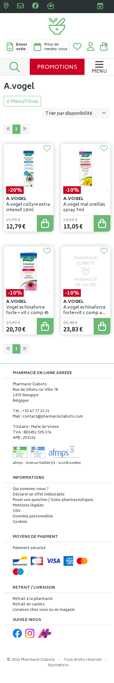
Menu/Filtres (24, 102)
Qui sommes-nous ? (31, 489)
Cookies (20, 522)
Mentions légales (28, 506)
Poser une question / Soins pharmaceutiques (53, 500)
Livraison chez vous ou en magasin (44, 610)
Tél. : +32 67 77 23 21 (31, 411)
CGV (17, 511)
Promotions (57, 67)
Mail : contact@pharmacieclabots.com (48, 417)
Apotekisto (58, 665)
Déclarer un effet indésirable (38, 495)
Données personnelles (33, 517)
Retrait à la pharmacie (33, 599)
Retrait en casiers (29, 604)
